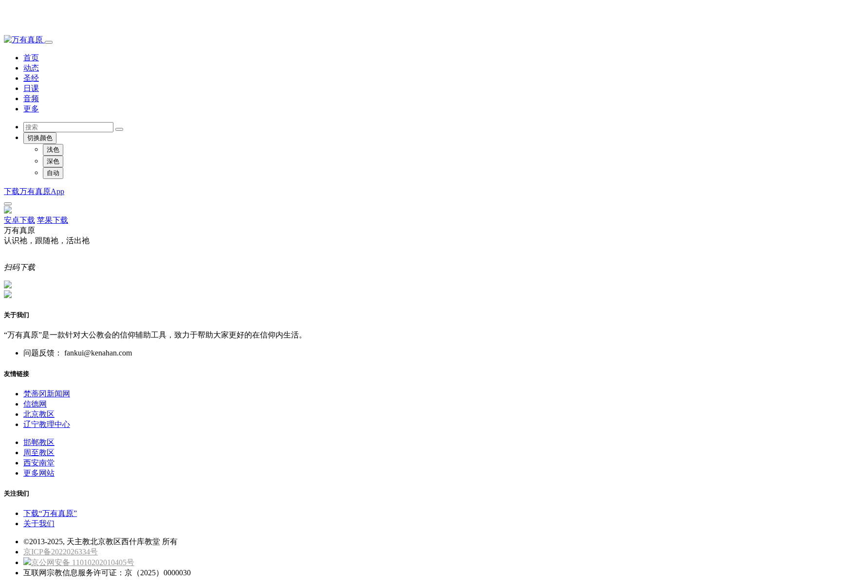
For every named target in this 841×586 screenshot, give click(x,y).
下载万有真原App (34, 191)
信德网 (35, 404)
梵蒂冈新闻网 (46, 394)
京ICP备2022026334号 (60, 552)
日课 (31, 88)
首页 (31, 57)
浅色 (53, 149)
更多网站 (39, 473)
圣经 (31, 78)
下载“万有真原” (50, 513)
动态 (31, 68)
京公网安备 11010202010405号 (82, 562)
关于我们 (39, 523)
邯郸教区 (39, 442)
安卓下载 (19, 220)
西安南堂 (39, 463)
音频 (31, 98)
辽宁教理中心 (46, 424)
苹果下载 (52, 220)
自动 (53, 173)
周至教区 (39, 452)
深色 (53, 161)
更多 (31, 109)
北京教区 (39, 414)
